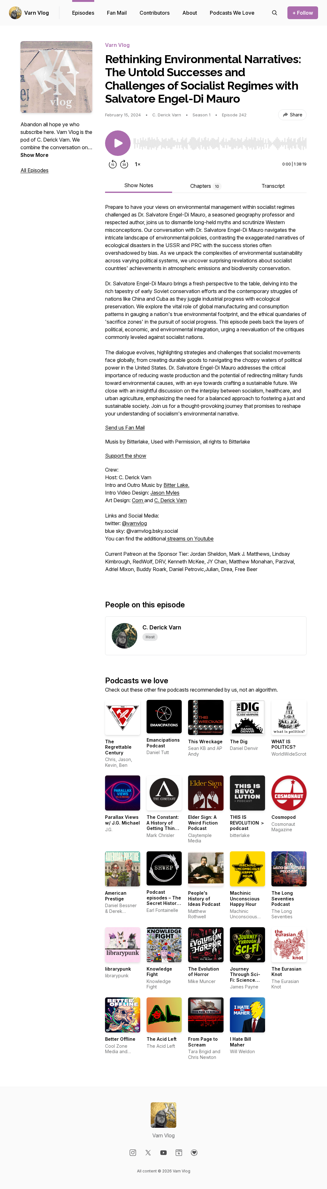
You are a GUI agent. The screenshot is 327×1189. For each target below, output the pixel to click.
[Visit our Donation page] (194, 1152)
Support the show (125, 455)
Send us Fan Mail (125, 427)
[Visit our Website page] (179, 1152)
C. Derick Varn (170, 500)
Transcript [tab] (273, 186)
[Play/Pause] (118, 143)
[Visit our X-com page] (148, 1152)
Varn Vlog (36, 13)
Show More (34, 155)
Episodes (83, 13)
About (189, 13)
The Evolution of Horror (203, 971)
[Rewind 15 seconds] (112, 164)
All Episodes (34, 170)
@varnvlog (134, 523)
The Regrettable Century (118, 747)
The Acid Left (162, 1039)
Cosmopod (283, 817)
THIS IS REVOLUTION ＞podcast (247, 822)
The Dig (238, 741)
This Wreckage (205, 741)
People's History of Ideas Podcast (204, 898)
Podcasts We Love (232, 13)
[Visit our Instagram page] (133, 1152)
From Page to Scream (203, 1041)
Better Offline (120, 1039)
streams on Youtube (190, 538)
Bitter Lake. (176, 485)
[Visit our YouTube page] (163, 1152)
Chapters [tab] (204, 186)
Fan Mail (117, 13)
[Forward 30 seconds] (124, 164)
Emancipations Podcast (163, 742)
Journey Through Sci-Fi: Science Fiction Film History (245, 980)
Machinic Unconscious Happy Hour (245, 898)
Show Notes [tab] (138, 185)
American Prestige (115, 895)
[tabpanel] (206, 391)
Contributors (155, 13)
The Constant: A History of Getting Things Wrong (163, 825)
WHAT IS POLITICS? (283, 744)
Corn (138, 500)
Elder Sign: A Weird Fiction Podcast (203, 822)
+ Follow (303, 13)
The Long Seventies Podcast (282, 898)
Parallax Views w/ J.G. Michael (122, 820)
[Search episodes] (274, 13)
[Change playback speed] (137, 164)
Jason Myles (164, 492)
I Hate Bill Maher (240, 1041)
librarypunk (118, 969)
